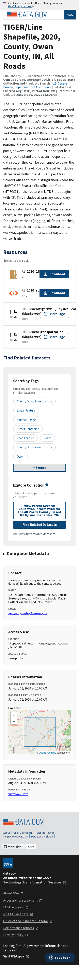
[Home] (26, 14)
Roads (47, 438)
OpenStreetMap (47, 752)
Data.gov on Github (42, 836)
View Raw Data (18, 794)
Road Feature (25, 438)
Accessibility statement (20, 900)
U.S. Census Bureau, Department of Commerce (35, 85)
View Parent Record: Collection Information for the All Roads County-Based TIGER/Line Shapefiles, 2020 (39, 510)
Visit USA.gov (14, 956)
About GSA (11, 893)
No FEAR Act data (16, 914)
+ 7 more (39, 467)
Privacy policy (13, 935)
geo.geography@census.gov (27, 613)
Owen (20, 456)
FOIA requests (14, 907)
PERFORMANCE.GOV (16, 836)
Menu (70, 14)
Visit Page (57, 314)
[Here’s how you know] (39, 5)
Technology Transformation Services (32, 882)
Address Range (26, 420)
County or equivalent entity (34, 401)
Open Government (23, 832)
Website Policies (45, 832)
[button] (14, 715)
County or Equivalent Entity (34, 447)
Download (57, 274)
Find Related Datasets (39, 524)
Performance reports (18, 928)
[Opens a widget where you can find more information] (60, 958)
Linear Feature (26, 410)
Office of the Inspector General (25, 921)
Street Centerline (28, 429)
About (6, 832)
